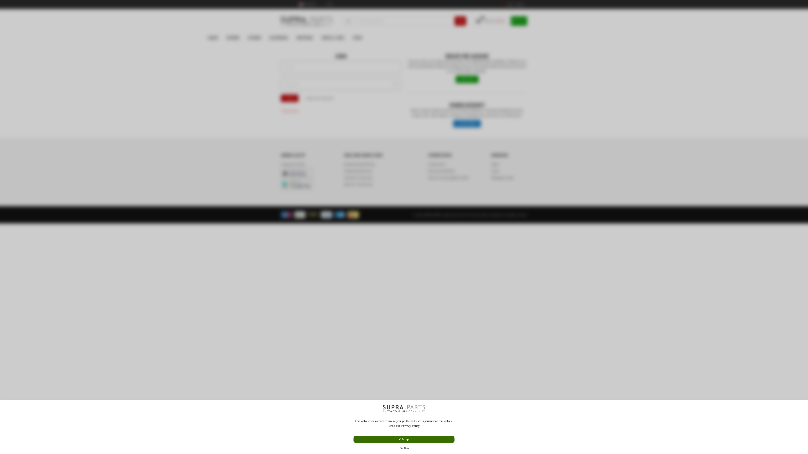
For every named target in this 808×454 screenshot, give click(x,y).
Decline (404, 448)
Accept (405, 439)
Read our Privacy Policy (404, 426)
